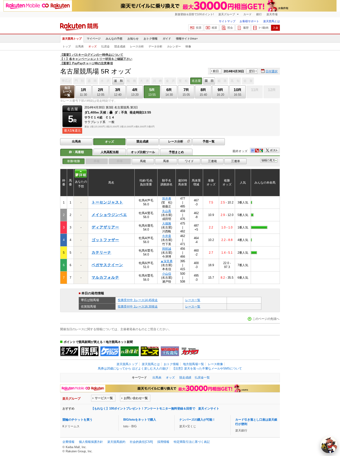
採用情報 (163, 442)
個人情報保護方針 (91, 442)
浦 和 (118, 81)
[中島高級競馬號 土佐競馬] (170, 351)
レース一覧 (192, 300)
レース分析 (137, 46)
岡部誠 (166, 248)
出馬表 (79, 46)
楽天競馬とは (271, 21)
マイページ (94, 38)
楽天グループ (227, 14)
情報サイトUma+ (187, 38)
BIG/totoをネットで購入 (139, 419)
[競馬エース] (150, 351)
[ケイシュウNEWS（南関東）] (109, 351)
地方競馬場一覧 (193, 364)
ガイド (167, 38)
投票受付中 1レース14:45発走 (138, 300)
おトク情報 (151, 38)
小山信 (166, 273)
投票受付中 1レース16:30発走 (138, 306)
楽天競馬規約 (116, 442)
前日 (216, 71)
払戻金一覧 (202, 377)
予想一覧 (209, 141)
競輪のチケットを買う (77, 419)
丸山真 (166, 211)
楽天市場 (272, 14)
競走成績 (119, 46)
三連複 (212, 161)
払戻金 (105, 46)
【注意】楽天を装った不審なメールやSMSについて (207, 368)
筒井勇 (166, 198)
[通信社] (130, 351)
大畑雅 (166, 223)
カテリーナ (101, 252)
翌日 (252, 71)
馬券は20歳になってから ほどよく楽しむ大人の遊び (133, 368)
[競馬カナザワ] (190, 351)
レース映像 (215, 364)
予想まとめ (176, 152)
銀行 (259, 14)
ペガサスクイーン (107, 265)
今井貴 (166, 236)
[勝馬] (89, 351)
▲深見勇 (167, 261)
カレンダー (174, 46)
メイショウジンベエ (109, 215)
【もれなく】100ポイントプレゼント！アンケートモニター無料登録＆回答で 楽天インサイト (155, 408)
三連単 (235, 161)
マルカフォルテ (105, 277)
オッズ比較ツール (143, 152)
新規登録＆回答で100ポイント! (194, 14)
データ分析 (155, 46)
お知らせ (133, 38)
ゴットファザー (105, 240)
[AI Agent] (329, 445)
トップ (66, 46)
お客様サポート (249, 21)
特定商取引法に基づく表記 (192, 442)
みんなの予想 (114, 38)
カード (247, 14)
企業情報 (68, 442)
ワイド (189, 161)
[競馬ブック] (69, 351)
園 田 (209, 81)
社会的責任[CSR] (141, 442)
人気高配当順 (110, 152)
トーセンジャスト (107, 202)
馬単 (166, 161)
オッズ (92, 46)
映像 (188, 46)
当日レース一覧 (67, 91)
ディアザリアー (105, 227)
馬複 (143, 161)
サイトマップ (227, 21)
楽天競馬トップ (72, 38)
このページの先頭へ (265, 318)
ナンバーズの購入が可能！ (197, 419)
